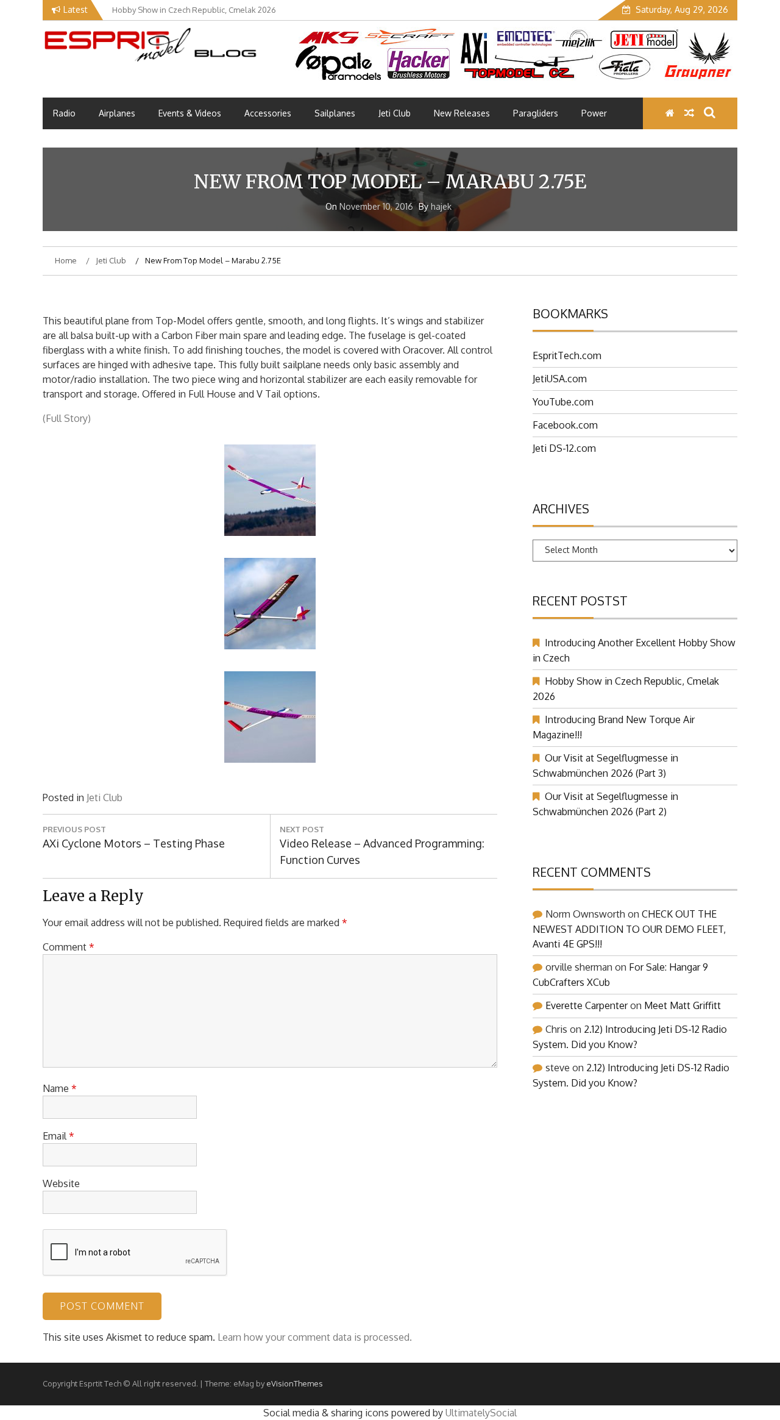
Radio (64, 113)
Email (58, 1136)
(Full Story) (67, 418)
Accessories (267, 113)
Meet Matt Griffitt (682, 1005)
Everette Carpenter (586, 1005)
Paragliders (535, 113)
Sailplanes (334, 113)
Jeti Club (394, 113)
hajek (441, 206)
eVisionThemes (294, 1383)
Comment (68, 947)
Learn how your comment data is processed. (315, 1337)
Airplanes (117, 113)
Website (61, 1183)
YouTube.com (563, 402)
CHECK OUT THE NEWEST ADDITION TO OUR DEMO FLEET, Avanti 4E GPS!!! (629, 929)
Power (594, 113)
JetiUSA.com (560, 379)
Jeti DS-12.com (564, 448)
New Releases (462, 113)
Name (60, 1088)
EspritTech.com (567, 355)
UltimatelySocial (481, 1413)
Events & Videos (189, 113)
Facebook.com (565, 425)
